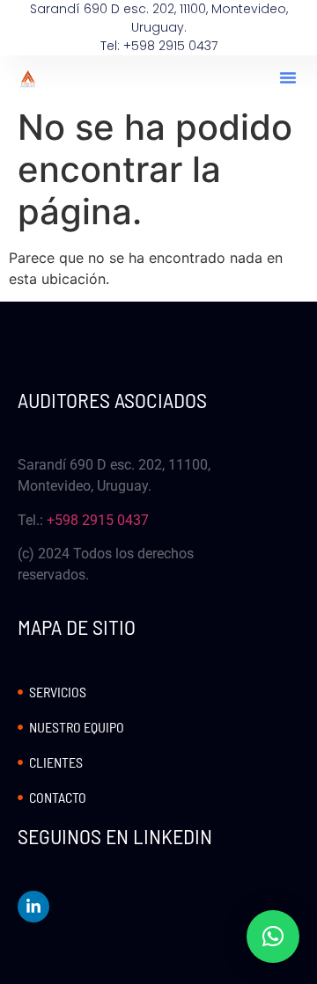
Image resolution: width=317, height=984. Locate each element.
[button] (288, 77)
